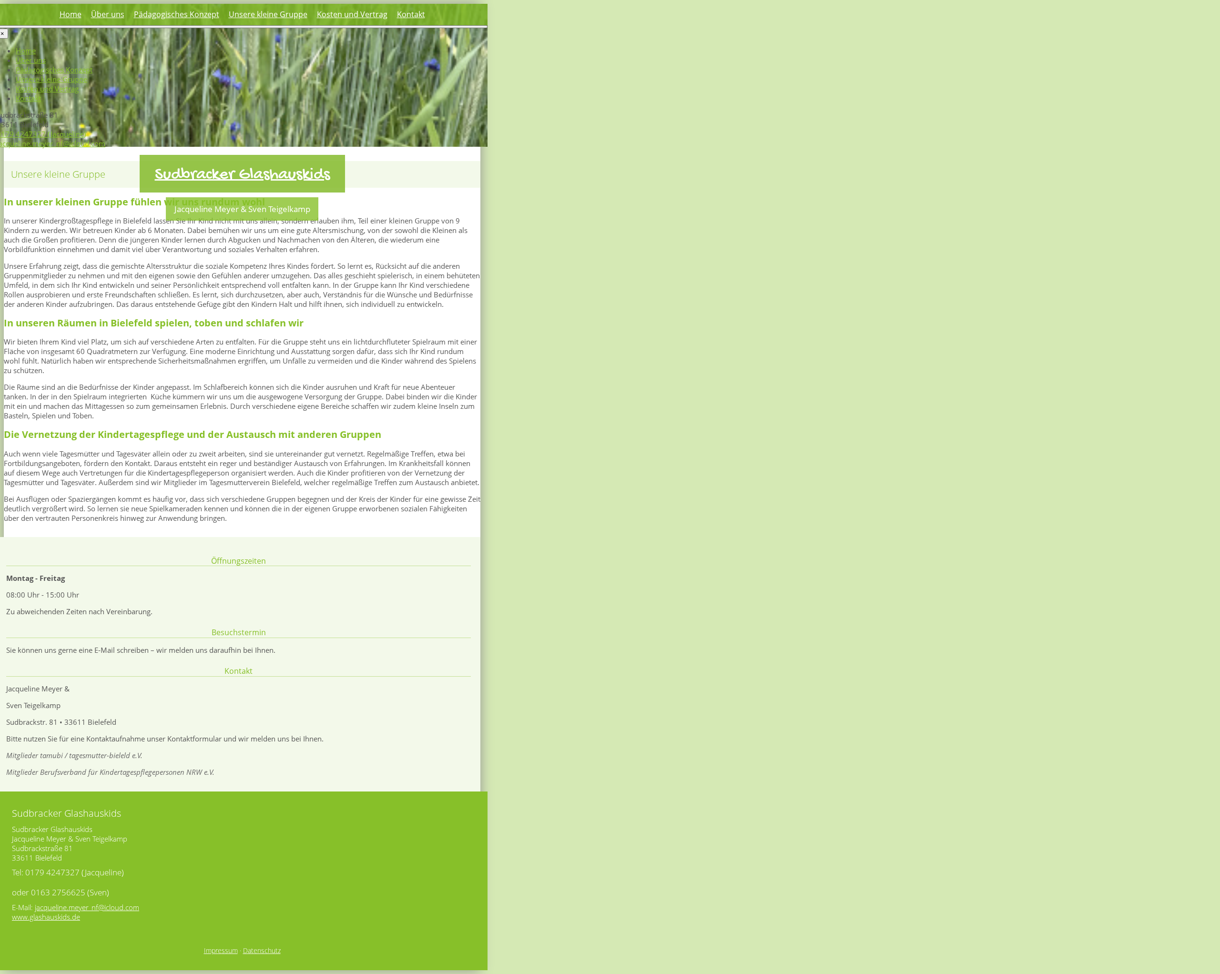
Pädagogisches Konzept (176, 14)
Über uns (107, 14)
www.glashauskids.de (46, 917)
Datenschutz (262, 950)
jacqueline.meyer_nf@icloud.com (87, 907)
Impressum (221, 950)
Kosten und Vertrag (352, 14)
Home (70, 14)
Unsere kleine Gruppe (268, 14)
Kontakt (411, 14)
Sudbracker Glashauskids (242, 175)
